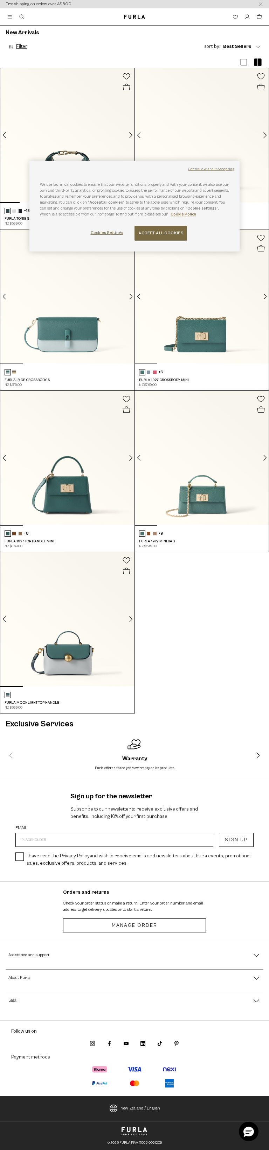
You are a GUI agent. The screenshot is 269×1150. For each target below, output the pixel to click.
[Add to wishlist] (126, 76)
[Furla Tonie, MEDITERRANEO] (20, 211)
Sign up (236, 840)
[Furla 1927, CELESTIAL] (148, 372)
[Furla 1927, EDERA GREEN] (142, 372)
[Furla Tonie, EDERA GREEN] (8, 211)
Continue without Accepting (211, 169)
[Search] (22, 16)
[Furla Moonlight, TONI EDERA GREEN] (8, 695)
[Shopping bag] (259, 16)
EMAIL (21, 828)
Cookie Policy (183, 214)
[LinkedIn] (143, 1043)
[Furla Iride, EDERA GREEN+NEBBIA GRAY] (8, 372)
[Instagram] (92, 1043)
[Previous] (4, 135)
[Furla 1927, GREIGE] (20, 533)
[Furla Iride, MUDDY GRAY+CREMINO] (14, 372)
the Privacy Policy (70, 856)
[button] (244, 62)
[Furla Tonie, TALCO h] (14, 211)
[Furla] (134, 17)
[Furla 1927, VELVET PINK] (155, 372)
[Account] (247, 16)
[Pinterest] (177, 1043)
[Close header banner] (260, 4)
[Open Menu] (10, 16)
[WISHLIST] (235, 16)
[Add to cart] (126, 87)
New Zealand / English (140, 1108)
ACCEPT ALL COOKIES (160, 233)
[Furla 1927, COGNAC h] (14, 533)
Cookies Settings (107, 232)
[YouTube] (126, 1043)
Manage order (134, 925)
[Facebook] (109, 1043)
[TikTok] (160, 1043)
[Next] (130, 135)
